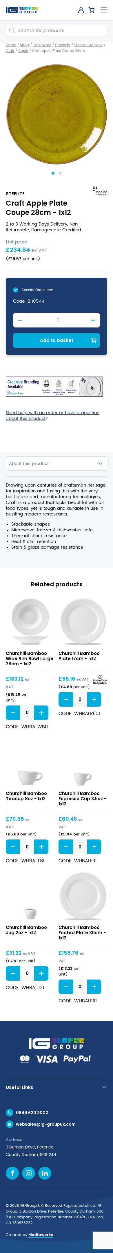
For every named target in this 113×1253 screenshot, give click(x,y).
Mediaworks (40, 1234)
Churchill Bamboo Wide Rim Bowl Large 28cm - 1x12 (29, 658)
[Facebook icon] (12, 1173)
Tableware (42, 45)
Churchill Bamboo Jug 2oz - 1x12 (26, 930)
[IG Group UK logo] (22, 10)
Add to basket (56, 340)
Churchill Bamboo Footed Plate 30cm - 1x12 (82, 932)
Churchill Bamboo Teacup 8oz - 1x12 (26, 796)
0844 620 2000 (32, 1113)
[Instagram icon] (28, 1173)
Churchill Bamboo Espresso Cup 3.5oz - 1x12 (82, 798)
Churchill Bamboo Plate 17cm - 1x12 (79, 656)
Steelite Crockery (88, 45)
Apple (23, 51)
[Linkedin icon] (44, 1173)
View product (30, 622)
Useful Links (19, 1087)
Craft (10, 51)
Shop (24, 45)
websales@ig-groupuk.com (46, 1124)
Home (11, 45)
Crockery (62, 45)
